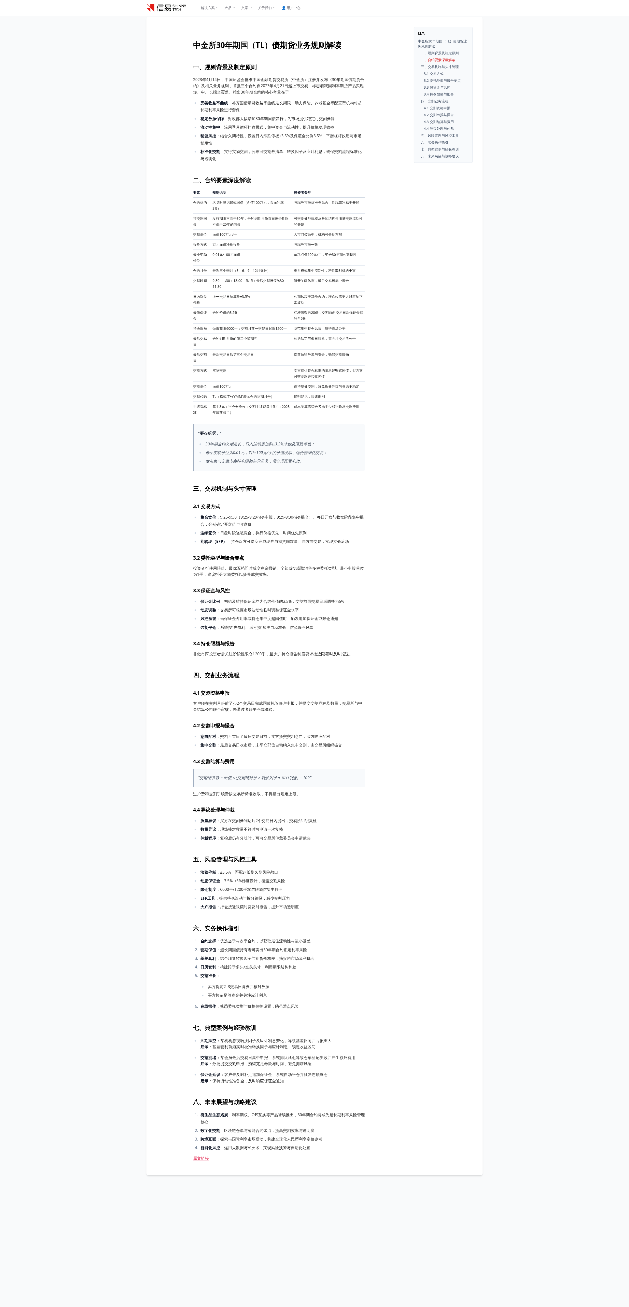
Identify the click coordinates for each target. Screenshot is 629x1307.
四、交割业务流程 (216, 675)
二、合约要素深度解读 (222, 180)
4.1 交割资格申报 (211, 692)
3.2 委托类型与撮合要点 (218, 557)
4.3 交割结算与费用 (214, 761)
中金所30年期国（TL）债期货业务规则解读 (267, 45)
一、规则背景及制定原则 (225, 67)
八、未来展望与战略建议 (225, 1102)
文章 (244, 7)
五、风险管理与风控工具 (225, 859)
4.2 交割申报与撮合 (214, 725)
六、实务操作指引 (216, 928)
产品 (228, 7)
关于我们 (265, 7)
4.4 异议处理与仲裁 (214, 809)
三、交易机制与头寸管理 (225, 488)
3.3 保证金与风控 (211, 590)
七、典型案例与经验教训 (225, 1027)
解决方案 (208, 7)
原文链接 (201, 1158)
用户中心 (291, 7)
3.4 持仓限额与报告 (214, 643)
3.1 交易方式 (206, 506)
